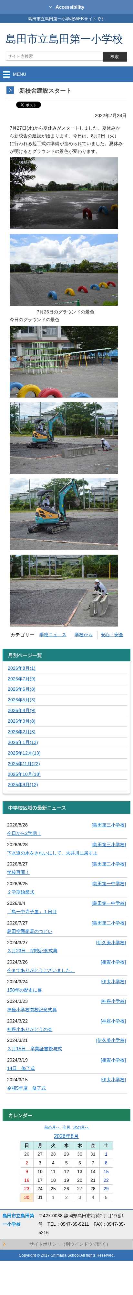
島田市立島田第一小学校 (64, 38)
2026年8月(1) (22, 668)
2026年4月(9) (22, 710)
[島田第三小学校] (109, 824)
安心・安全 (112, 634)
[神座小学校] (113, 1001)
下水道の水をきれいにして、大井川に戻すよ (52, 852)
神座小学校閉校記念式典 (32, 1009)
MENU (19, 74)
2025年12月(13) (24, 753)
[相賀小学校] (113, 961)
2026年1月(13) (23, 742)
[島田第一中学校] (109, 883)
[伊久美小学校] (111, 942)
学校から (84, 634)
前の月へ (52, 1127)
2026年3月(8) (22, 721)
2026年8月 (66, 1136)
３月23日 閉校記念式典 (32, 950)
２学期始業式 (20, 892)
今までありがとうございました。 (41, 970)
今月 (66, 1127)
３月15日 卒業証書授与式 (34, 1048)
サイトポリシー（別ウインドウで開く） (70, 1244)
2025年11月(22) (24, 763)
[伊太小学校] (113, 981)
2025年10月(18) (24, 774)
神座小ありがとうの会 (29, 1029)
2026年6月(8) (22, 689)
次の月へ (81, 1127)
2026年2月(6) (22, 731)
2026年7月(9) (22, 678)
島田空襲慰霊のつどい (29, 931)
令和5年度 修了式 (26, 1088)
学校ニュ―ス (52, 634)
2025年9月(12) (23, 784)
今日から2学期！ (24, 833)
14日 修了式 (21, 1068)
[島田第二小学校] (109, 863)
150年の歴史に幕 (24, 990)
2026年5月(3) (22, 699)
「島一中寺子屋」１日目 (32, 911)
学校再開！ (18, 872)
